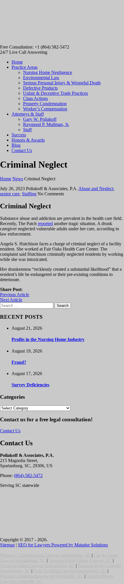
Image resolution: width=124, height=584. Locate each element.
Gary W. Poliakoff (40, 119)
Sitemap (7, 544)
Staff (27, 129)
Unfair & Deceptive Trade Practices (55, 93)
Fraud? (19, 362)
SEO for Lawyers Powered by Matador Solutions (63, 544)
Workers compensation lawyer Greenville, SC (41, 576)
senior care (10, 193)
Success (19, 134)
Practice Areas (24, 67)
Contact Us (22, 150)
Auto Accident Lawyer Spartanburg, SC (69, 570)
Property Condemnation (45, 103)
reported (45, 223)
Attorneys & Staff (28, 114)
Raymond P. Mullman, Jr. (46, 124)
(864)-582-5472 (28, 475)
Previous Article (14, 294)
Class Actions (35, 98)
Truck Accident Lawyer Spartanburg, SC (37, 565)
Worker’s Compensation (45, 108)
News (17, 178)
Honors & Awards (28, 140)
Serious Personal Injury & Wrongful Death (62, 82)
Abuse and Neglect (95, 188)
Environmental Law (41, 77)
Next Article (11, 299)
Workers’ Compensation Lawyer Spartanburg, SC (45, 555)
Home (17, 62)
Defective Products (40, 88)
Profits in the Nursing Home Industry (48, 339)
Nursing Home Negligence (47, 72)
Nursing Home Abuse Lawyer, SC (80, 560)
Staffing (29, 193)
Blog (16, 145)
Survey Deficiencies (30, 384)
